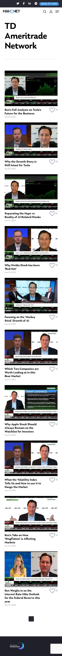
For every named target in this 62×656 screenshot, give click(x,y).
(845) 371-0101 (49, 4)
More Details (32, 86)
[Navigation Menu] (57, 11)
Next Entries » (31, 619)
